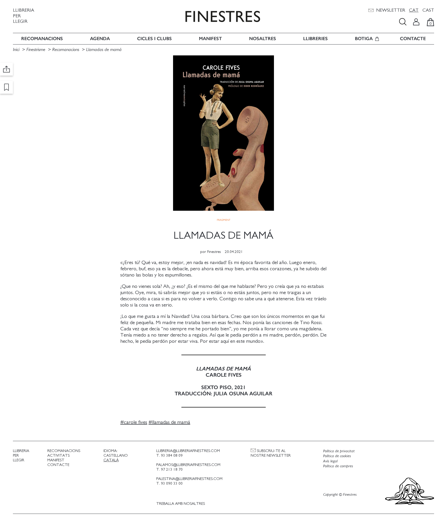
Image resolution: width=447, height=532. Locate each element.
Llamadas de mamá (104, 49)
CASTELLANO (115, 455)
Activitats (58, 455)
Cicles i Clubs (154, 38)
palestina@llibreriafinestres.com (189, 479)
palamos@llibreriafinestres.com (188, 465)
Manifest (210, 38)
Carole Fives (135, 422)
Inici (17, 49)
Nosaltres (262, 38)
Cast (428, 10)
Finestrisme (35, 49)
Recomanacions (42, 38)
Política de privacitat (339, 451)
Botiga (364, 38)
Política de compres (338, 466)
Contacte (413, 38)
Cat (414, 10)
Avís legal (330, 461)
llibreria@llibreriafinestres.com (188, 451)
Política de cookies (337, 456)
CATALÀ (111, 460)
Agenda (100, 38)
